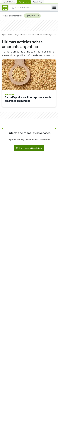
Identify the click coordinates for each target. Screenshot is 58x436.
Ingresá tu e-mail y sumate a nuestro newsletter (29, 139)
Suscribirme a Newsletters (30, 148)
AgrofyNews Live (32, 15)
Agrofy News (7, 34)
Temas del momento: (12, 15)
